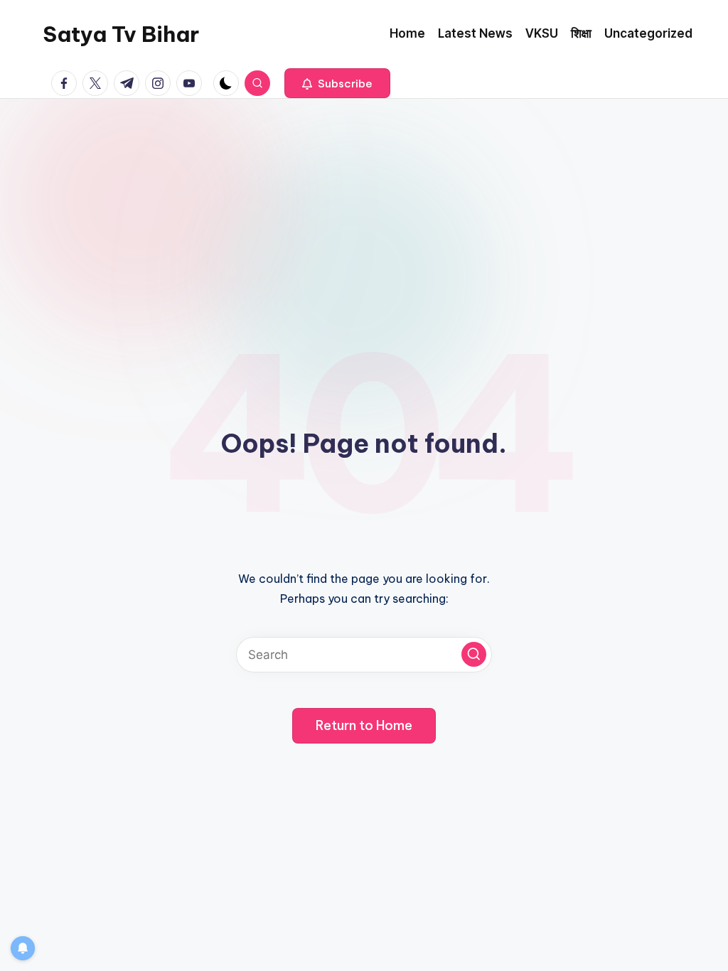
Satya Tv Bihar (121, 34)
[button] (337, 83)
